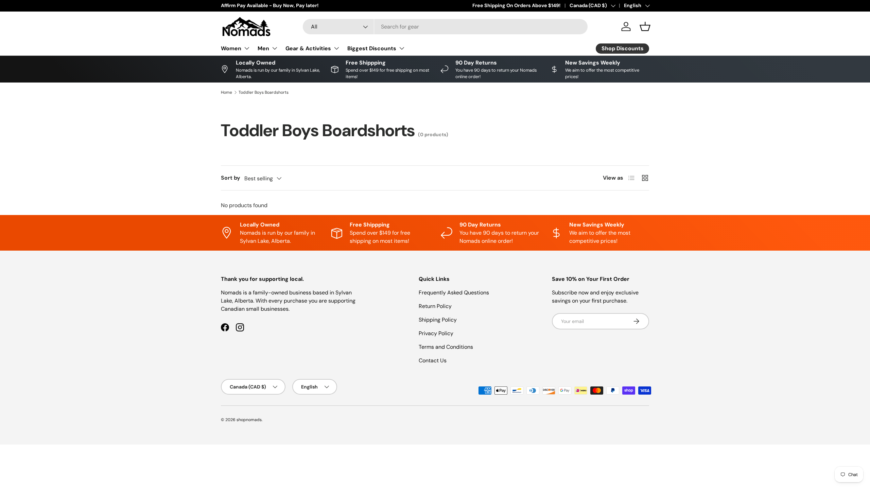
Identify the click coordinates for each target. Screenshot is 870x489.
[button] (645, 26)
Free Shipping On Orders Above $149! (516, 5)
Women (231, 48)
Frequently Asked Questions (454, 292)
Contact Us (433, 360)
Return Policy (435, 306)
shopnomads (249, 419)
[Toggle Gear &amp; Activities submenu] (336, 48)
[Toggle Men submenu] (275, 48)
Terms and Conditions (446, 346)
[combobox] (445, 26)
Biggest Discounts (371, 48)
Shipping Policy (438, 319)
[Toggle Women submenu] (247, 48)
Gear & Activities (308, 48)
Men (263, 48)
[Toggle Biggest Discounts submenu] (402, 48)
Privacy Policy (436, 333)
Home (226, 92)
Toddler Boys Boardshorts (264, 92)
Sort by (230, 177)
